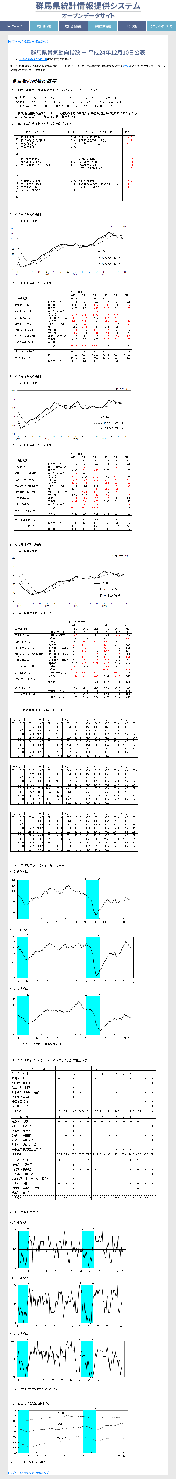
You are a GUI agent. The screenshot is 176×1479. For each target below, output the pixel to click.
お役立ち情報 (103, 26)
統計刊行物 (44, 26)
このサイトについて (161, 26)
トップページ (14, 26)
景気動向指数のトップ (36, 41)
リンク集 (132, 26)
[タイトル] (88, 10)
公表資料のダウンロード (33, 59)
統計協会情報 (73, 26)
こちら (126, 66)
